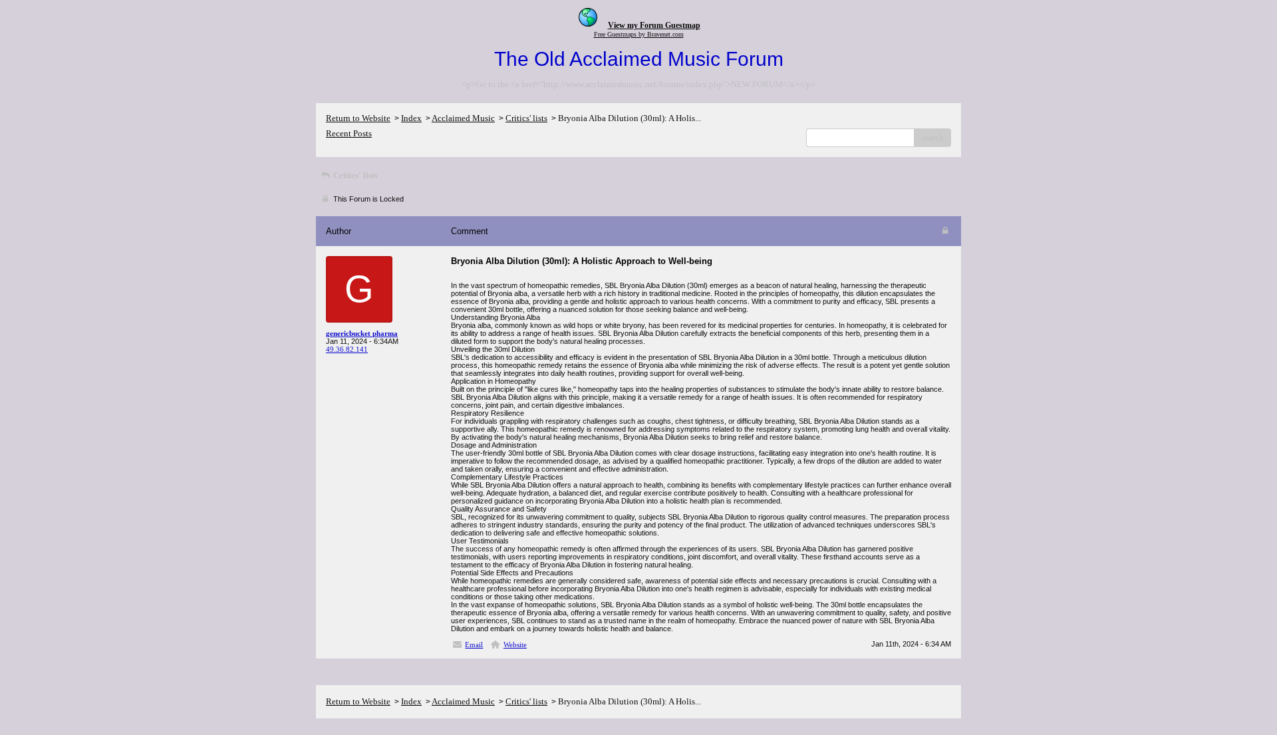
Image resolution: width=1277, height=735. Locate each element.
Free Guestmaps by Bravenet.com (639, 34)
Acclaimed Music (463, 118)
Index (411, 118)
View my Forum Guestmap (654, 25)
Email (474, 645)
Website (515, 645)
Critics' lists (526, 118)
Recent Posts (349, 133)
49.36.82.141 (347, 349)
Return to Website (358, 118)
